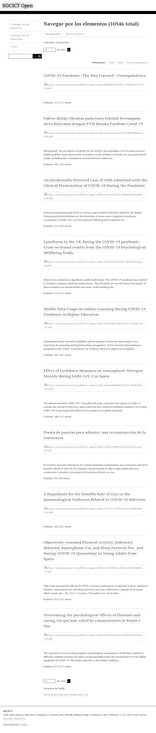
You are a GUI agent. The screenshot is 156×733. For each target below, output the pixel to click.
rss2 (85, 694)
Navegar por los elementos (19, 26)
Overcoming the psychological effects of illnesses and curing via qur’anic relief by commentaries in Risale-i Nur (92, 620)
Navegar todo (53, 33)
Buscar (39, 56)
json (66, 694)
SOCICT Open (17, 5)
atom (46, 694)
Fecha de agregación (136, 62)
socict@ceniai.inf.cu (14, 718)
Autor (121, 62)
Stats (15, 46)
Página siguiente (68, 49)
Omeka (23, 724)
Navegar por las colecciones (19, 37)
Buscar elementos (74, 33)
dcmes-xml (57, 694)
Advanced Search (35, 56)
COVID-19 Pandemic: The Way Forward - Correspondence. (95, 75)
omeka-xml (76, 694)
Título (112, 62)
